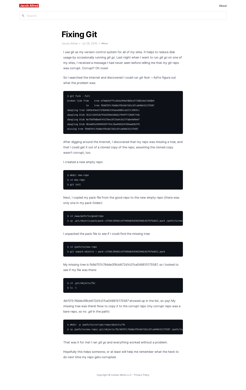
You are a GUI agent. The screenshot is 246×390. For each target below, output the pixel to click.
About (223, 5)
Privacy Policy (141, 374)
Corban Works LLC (121, 374)
